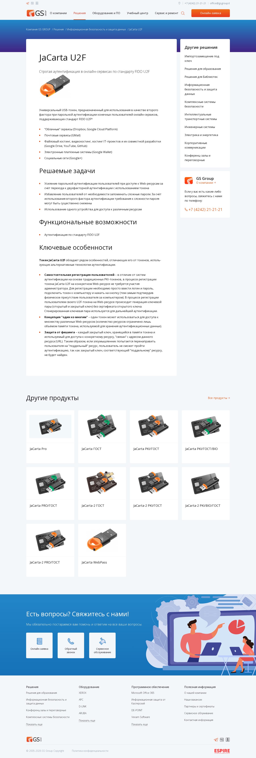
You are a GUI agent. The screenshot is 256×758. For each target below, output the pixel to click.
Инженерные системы (200, 127)
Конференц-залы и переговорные (46, 710)
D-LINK (82, 706)
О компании (58, 13)
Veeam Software (140, 717)
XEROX (82, 692)
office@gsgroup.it (220, 3)
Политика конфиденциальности (90, 750)
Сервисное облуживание (198, 713)
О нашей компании (195, 692)
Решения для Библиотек (201, 77)
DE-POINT (136, 710)
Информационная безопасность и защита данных (96, 29)
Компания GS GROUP (38, 29)
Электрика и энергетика (201, 135)
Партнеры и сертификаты (199, 706)
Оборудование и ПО (106, 13)
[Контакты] (179, 3)
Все (217, 398)
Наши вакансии (193, 699)
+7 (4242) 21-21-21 (195, 3)
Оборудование (89, 687)
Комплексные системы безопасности (47, 717)
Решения (79, 13)
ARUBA (82, 713)
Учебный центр (137, 13)
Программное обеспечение (150, 687)
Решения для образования (203, 69)
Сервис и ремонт (166, 13)
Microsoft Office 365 (142, 692)
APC (81, 699)
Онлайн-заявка (210, 13)
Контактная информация (198, 720)
